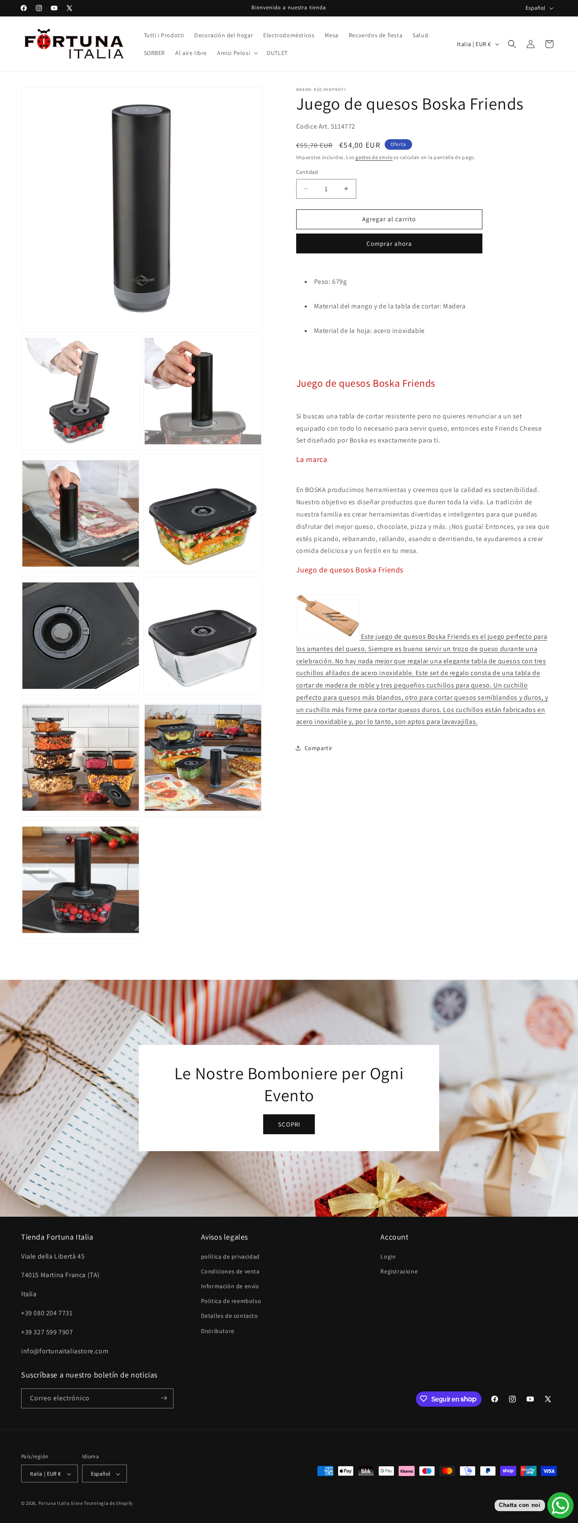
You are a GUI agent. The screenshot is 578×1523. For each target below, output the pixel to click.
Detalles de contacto (229, 1316)
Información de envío (230, 1286)
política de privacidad (230, 1256)
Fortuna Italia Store (61, 1504)
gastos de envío (374, 157)
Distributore (217, 1330)
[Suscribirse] (163, 1398)
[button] (236, 53)
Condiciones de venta (230, 1271)
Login (388, 1256)
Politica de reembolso (231, 1301)
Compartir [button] (319, 748)
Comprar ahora (389, 243)
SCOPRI (289, 1124)
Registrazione (399, 1271)
